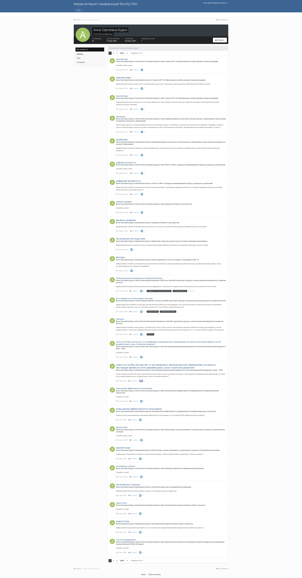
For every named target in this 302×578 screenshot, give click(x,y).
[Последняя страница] (127, 53)
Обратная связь (154, 574)
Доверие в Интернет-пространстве (178, 204)
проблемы (121, 116)
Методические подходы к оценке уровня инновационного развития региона (196, 301)
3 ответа (135, 70)
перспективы (122, 59)
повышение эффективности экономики (134, 388)
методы (120, 257)
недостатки (121, 503)
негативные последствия (130, 238)
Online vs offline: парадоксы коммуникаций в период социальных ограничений (194, 165)
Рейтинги (120, 319)
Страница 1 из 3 (136, 53)
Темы (78, 58)
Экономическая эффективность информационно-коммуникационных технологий (184, 411)
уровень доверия (124, 201)
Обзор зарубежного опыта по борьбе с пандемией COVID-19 (175, 260)
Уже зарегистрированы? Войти (215, 3)
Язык (143, 574)
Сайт (78, 10)
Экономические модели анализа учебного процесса (184, 505)
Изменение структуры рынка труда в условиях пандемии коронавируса (180, 241)
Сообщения (81, 62)
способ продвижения (126, 540)
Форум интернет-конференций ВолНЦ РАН (105, 4)
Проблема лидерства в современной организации (184, 468)
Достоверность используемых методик (134, 298)
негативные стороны (125, 466)
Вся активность (82, 49)
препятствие (121, 427)
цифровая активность (126, 162)
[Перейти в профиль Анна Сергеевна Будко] (112, 60)
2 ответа (135, 132)
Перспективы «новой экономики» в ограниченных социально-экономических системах (186, 450)
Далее (122, 53)
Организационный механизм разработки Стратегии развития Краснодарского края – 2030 (187, 370)
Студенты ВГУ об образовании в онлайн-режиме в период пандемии (191, 61)
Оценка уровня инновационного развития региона (139, 278)
